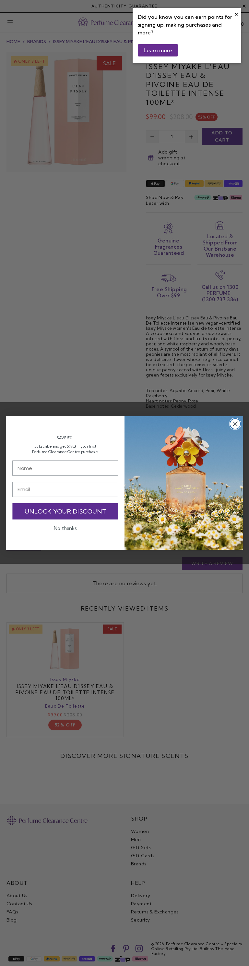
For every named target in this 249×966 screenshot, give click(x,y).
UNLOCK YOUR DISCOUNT (65, 511)
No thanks (65, 528)
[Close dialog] (235, 423)
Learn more (158, 50)
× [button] (236, 13)
